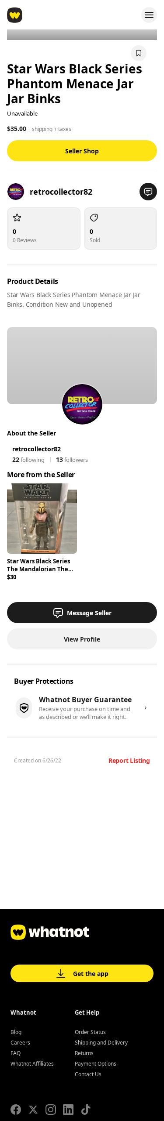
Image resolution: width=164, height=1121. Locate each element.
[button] (148, 191)
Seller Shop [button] (82, 151)
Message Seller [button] (89, 613)
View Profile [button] (82, 639)
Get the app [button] (90, 973)
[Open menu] (149, 15)
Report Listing (129, 760)
